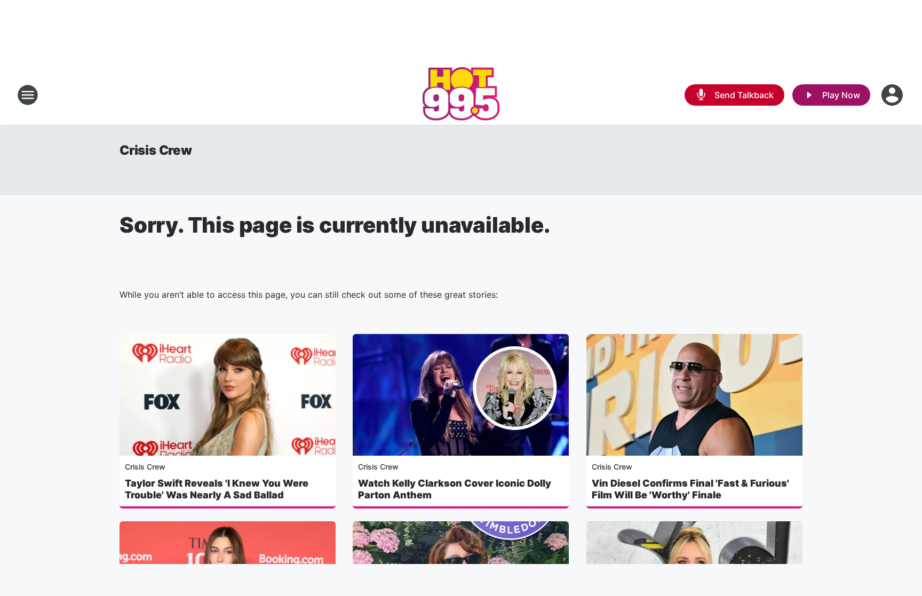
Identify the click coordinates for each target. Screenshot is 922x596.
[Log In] (893, 95)
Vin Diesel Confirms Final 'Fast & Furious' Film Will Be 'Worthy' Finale (690, 489)
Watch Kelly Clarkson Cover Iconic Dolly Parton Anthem (454, 489)
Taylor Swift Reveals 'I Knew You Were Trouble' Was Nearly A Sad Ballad (216, 489)
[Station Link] (461, 95)
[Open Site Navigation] (27, 95)
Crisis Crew (156, 150)
